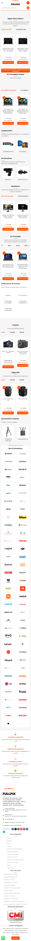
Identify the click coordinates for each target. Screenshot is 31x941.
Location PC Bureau (9, 896)
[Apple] (8, 723)
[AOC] (22, 565)
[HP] (22, 644)
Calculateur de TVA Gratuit (11, 898)
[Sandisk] (22, 604)
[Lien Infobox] (15, 749)
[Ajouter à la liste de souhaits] (12, 37)
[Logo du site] (15, 2)
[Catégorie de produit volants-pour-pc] (23, 173)
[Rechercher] (28, 8)
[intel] (22, 557)
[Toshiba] (22, 541)
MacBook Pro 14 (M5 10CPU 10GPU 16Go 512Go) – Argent (22, 50)
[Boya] (8, 565)
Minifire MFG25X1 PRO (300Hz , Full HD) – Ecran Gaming (8, 216)
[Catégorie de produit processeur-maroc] (23, 145)
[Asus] (8, 509)
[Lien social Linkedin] (27, 829)
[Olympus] (8, 557)
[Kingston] (8, 453)
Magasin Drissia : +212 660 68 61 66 (13, 825)
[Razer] (8, 700)
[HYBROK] (8, 581)
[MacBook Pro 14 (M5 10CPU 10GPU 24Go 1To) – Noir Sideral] (8, 41)
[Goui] (22, 533)
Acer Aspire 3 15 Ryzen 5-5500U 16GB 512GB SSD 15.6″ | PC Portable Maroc (23, 111)
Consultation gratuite (9, 885)
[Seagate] (8, 668)
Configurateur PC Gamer (11, 882)
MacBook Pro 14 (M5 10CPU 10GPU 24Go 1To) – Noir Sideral (8, 50)
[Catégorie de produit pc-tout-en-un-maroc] (23, 294)
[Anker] (8, 604)
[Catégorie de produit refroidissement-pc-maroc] (8, 145)
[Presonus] (22, 461)
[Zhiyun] (8, 573)
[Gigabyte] (8, 493)
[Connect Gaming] (8, 533)
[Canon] (8, 715)
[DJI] (22, 549)
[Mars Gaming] (22, 493)
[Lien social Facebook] (13, 829)
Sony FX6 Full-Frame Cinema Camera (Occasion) (22, 352)
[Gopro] (8, 525)
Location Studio (8, 890)
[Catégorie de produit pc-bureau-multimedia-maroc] (8, 308)
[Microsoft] (22, 525)
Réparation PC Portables (10, 874)
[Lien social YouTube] (21, 829)
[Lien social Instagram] (18, 829)
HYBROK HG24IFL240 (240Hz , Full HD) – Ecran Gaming (23, 216)
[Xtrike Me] (22, 612)
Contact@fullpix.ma (9, 819)
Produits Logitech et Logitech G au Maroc (15, 904)
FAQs (8, 865)
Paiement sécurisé (12, 857)
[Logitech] (8, 708)
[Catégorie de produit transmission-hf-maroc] (23, 433)
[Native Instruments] (8, 628)
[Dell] (8, 485)
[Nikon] (22, 517)
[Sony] (22, 469)
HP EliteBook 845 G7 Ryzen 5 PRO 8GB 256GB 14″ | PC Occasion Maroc (23, 266)
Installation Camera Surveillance (12, 888)
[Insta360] (22, 668)
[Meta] (22, 652)
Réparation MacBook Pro (11, 877)
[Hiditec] (8, 692)
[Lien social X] (15, 829)
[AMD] (22, 596)
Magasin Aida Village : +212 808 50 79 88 (14, 822)
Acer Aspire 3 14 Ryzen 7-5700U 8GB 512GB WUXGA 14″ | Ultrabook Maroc (8, 111)
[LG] (8, 684)
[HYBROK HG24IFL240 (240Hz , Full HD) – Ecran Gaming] (23, 208)
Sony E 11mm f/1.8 (22, 398)
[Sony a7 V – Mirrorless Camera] (8, 344)
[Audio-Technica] (22, 453)
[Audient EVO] (8, 636)
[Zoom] (22, 573)
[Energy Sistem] (22, 501)
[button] (8, 62)
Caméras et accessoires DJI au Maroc (14, 901)
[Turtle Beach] (22, 628)
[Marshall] (8, 660)
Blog (8, 843)
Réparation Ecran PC (9, 879)
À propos (9, 841)
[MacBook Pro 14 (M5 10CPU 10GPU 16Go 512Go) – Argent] (23, 41)
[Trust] (22, 692)
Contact (9, 846)
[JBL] (22, 588)
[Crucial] (8, 549)
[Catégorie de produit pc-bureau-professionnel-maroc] (23, 301)
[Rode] (8, 477)
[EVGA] (8, 501)
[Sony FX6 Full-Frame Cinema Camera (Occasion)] (23, 344)
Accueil (9, 838)
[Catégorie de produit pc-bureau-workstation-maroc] (8, 301)
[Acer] (8, 588)
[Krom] (22, 581)
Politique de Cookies (12, 862)
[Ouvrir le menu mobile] (2, 2)
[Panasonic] (8, 676)
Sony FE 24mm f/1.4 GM (8, 399)
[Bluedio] (22, 509)
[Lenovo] (22, 700)
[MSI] (22, 684)
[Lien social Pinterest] (24, 829)
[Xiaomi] (8, 596)
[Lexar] (8, 644)
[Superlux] (22, 477)
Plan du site (10, 868)
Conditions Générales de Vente (15, 859)
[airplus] (8, 612)
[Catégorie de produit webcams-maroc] (8, 173)
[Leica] (8, 652)
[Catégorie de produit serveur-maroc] (8, 294)
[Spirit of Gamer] (8, 620)
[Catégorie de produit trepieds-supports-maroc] (8, 434)
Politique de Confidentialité (14, 849)
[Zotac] (22, 636)
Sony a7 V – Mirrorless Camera (8, 352)
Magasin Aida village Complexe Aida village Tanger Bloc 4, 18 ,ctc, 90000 (15, 810)
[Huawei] (22, 660)
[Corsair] (8, 469)
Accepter (15, 938)
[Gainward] (8, 541)
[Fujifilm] (22, 708)
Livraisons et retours (12, 854)
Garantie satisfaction (12, 851)
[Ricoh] (22, 715)
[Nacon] (22, 485)
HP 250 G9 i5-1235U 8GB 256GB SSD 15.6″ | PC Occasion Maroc (8, 266)
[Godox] (22, 676)
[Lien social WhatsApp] (4, 832)
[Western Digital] (8, 461)
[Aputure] (8, 517)
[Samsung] (22, 620)
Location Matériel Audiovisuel (12, 893)
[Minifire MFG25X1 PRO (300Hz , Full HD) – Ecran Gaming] (8, 208)
